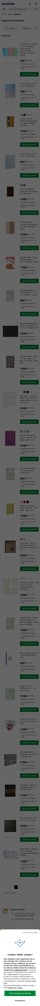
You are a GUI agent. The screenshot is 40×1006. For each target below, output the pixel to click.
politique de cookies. (15, 988)
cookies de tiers (20, 970)
